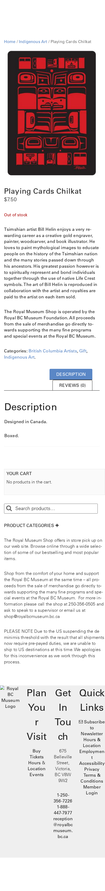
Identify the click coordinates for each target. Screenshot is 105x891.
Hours (34, 762)
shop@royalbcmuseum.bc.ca (32, 616)
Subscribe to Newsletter (93, 727)
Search (9, 508)
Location (37, 768)
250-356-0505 (81, 604)
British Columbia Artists (53, 350)
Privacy (91, 769)
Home (10, 41)
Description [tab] (71, 374)
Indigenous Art (33, 41)
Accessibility (92, 763)
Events (37, 774)
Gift (82, 350)
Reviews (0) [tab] (72, 385)
